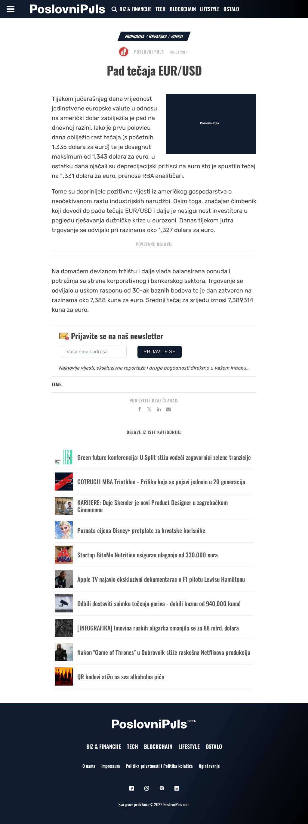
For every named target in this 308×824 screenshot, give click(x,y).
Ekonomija (135, 36)
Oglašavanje (209, 766)
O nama (88, 766)
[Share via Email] (168, 410)
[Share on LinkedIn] (159, 410)
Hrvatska (158, 36)
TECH (160, 9)
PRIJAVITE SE (159, 351)
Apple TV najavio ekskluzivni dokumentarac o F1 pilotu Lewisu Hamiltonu (161, 579)
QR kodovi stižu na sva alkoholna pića (120, 676)
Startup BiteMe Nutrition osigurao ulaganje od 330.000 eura (147, 554)
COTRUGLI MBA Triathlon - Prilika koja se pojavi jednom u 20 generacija (161, 481)
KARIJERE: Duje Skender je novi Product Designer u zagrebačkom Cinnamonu (152, 506)
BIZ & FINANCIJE (135, 9)
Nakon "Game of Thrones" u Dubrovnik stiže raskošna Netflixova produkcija (163, 652)
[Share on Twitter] (149, 410)
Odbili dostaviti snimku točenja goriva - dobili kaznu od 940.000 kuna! (159, 603)
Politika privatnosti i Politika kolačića (159, 766)
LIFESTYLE (209, 9)
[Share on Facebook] (139, 410)
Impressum (110, 766)
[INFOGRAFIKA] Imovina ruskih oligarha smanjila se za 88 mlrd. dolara (158, 627)
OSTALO (231, 9)
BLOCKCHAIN (183, 9)
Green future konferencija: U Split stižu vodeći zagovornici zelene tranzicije (164, 457)
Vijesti (177, 36)
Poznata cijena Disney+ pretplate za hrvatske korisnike (141, 530)
